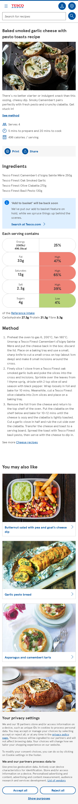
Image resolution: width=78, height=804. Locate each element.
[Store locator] (72, 6)
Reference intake (23, 313)
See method (10, 115)
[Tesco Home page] (17, 6)
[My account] (62, 6)
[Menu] (6, 6)
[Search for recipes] (72, 16)
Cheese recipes (27, 442)
